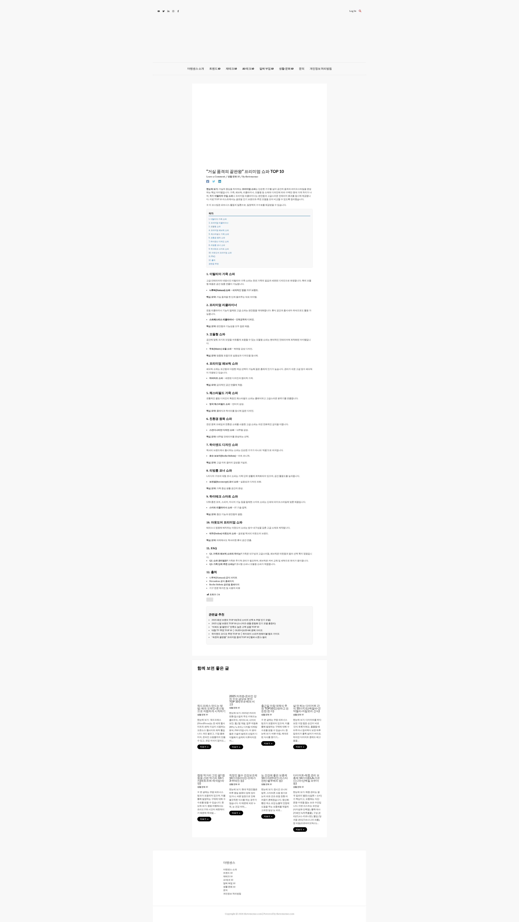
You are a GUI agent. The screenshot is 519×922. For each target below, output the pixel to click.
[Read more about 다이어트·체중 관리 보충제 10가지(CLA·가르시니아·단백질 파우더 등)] (307, 761)
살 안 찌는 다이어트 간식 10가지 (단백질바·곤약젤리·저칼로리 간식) (307, 708)
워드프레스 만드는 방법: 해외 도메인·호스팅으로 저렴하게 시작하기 (211, 708)
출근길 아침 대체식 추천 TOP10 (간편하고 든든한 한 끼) (275, 708)
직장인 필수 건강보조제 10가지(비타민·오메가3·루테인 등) (243, 778)
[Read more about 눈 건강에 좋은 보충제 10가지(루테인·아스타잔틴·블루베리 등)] (275, 761)
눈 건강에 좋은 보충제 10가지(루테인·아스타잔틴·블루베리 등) (274, 778)
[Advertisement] (259, 39)
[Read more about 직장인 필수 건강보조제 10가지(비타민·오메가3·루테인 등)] (243, 761)
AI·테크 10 (228, 880)
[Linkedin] (168, 11)
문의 (225, 890)
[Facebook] (178, 11)
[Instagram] (173, 11)
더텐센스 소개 (230, 869)
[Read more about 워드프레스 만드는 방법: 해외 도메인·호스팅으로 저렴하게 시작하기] (211, 687)
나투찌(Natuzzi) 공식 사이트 (223, 577)
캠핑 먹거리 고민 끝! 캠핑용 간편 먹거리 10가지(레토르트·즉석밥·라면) (211, 779)
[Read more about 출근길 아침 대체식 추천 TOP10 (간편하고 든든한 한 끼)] (275, 687)
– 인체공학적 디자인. (231, 319)
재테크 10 (228, 876)
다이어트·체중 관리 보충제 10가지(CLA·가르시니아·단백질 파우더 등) (306, 779)
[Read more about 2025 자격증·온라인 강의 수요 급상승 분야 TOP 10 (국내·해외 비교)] (243, 682)
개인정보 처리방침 (232, 893)
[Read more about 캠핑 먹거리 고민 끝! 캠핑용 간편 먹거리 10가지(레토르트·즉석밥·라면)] (211, 761)
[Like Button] (209, 600)
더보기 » (204, 747)
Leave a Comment (215, 176)
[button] (360, 11)
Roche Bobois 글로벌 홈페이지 (224, 584)
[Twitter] (163, 11)
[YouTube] (159, 11)
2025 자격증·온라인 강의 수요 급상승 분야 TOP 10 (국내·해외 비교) (243, 700)
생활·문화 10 (234, 176)
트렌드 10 (228, 872)
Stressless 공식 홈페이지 (221, 581)
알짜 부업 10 (229, 883)
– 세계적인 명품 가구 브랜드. (233, 290)
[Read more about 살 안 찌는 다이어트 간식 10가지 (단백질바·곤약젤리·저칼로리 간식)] (307, 687)
